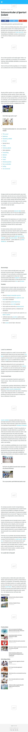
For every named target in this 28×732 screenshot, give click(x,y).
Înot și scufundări (7, 164)
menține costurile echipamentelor (13, 389)
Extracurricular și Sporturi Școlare (16, 597)
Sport (12, 9)
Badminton (5, 136)
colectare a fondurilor (21, 425)
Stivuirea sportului (7, 161)
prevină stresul (13, 238)
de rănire (22, 281)
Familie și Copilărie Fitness (14, 603)
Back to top (14, 725)
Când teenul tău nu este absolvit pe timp (17, 673)
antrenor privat (20, 306)
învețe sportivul (19, 32)
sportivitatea (8, 586)
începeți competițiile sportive (14, 295)
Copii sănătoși (3, 9)
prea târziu (15, 317)
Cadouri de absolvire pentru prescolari (17, 641)
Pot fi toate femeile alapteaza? (15, 667)
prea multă (13, 304)
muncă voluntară (5, 420)
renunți (6, 322)
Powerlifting (5, 152)
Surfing (4, 166)
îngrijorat (17, 277)
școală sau (18, 539)
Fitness (8, 9)
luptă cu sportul (6, 314)
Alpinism (5, 155)
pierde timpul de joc (15, 301)
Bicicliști (5, 141)
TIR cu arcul (5, 134)
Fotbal (4, 145)
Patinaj (4, 157)
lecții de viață (17, 211)
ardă (7, 359)
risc (17, 281)
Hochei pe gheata (7, 148)
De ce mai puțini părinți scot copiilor (16, 679)
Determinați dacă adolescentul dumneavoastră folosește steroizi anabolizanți (16, 654)
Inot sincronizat (6, 168)
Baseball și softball (7, 138)
